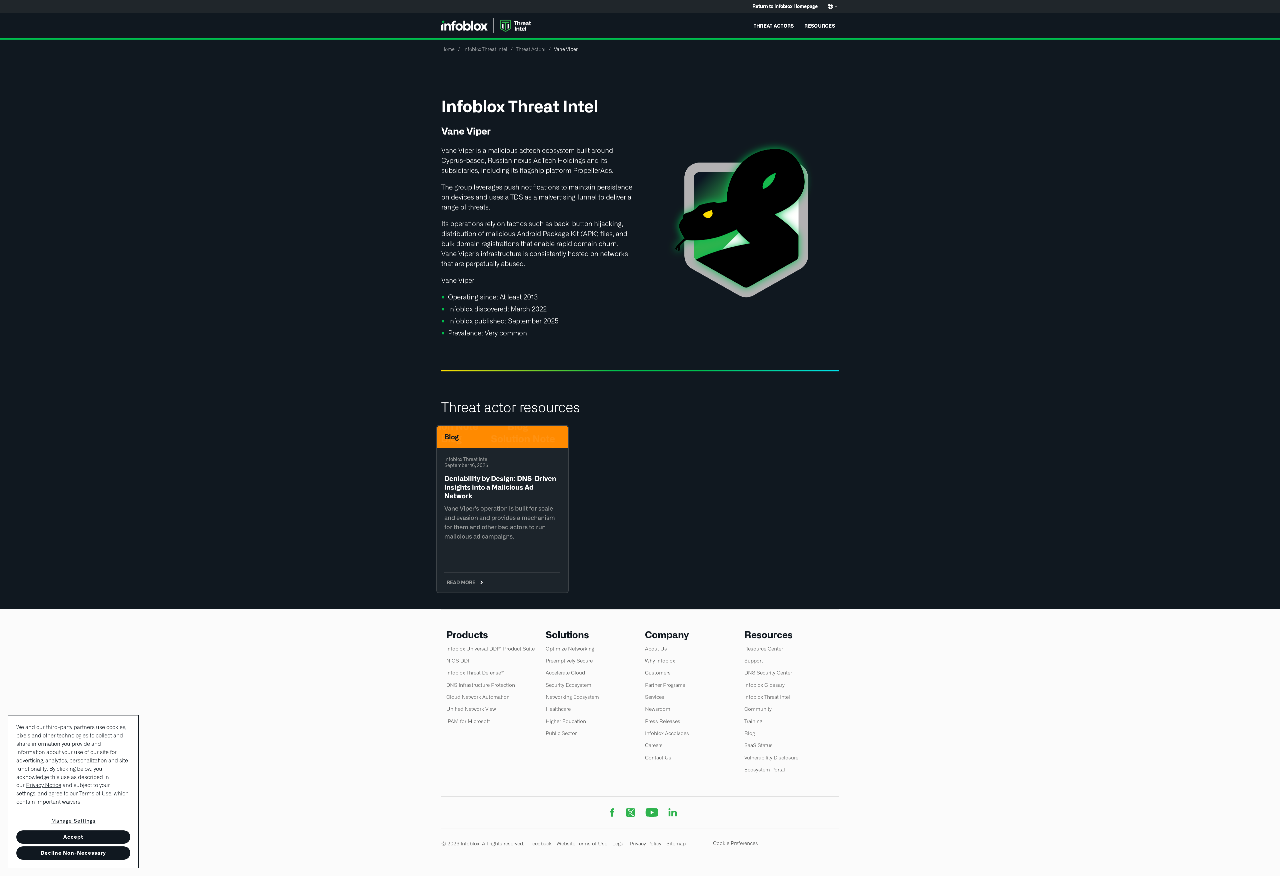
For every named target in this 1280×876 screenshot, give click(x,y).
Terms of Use (95, 793)
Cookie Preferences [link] (735, 843)
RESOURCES (819, 26)
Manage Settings (73, 821)
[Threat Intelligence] (487, 24)
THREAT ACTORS (774, 26)
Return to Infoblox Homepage (785, 6)
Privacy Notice (43, 785)
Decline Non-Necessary (73, 853)
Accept (73, 837)
